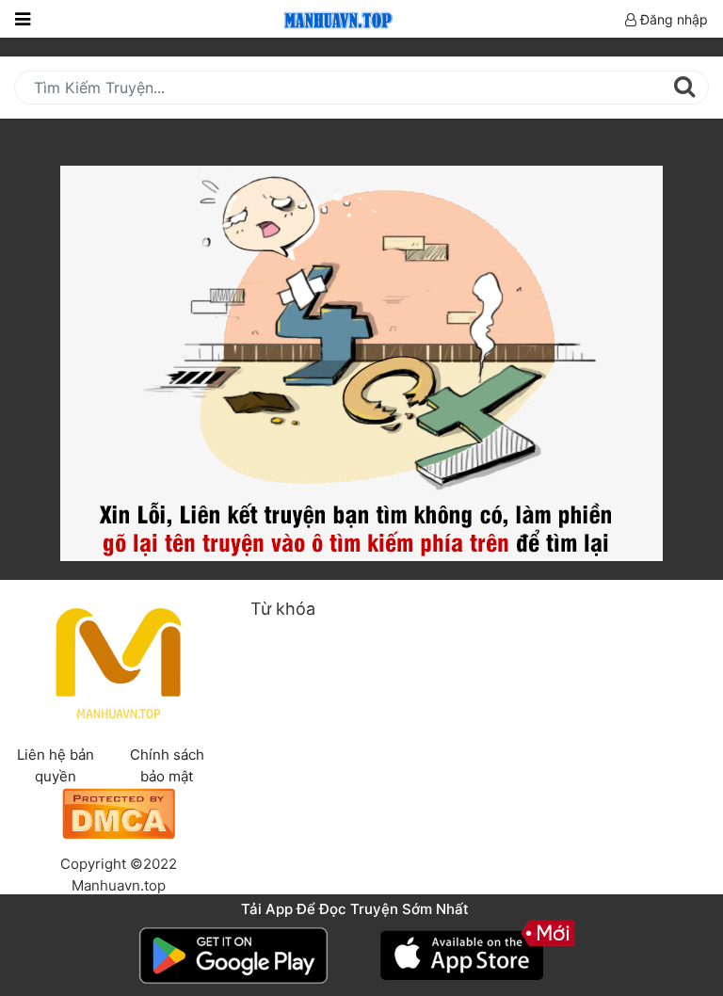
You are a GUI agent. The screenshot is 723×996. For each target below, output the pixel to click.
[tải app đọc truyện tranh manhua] (335, 18)
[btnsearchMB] (684, 87)
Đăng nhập (672, 19)
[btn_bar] (22, 19)
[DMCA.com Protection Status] (118, 812)
